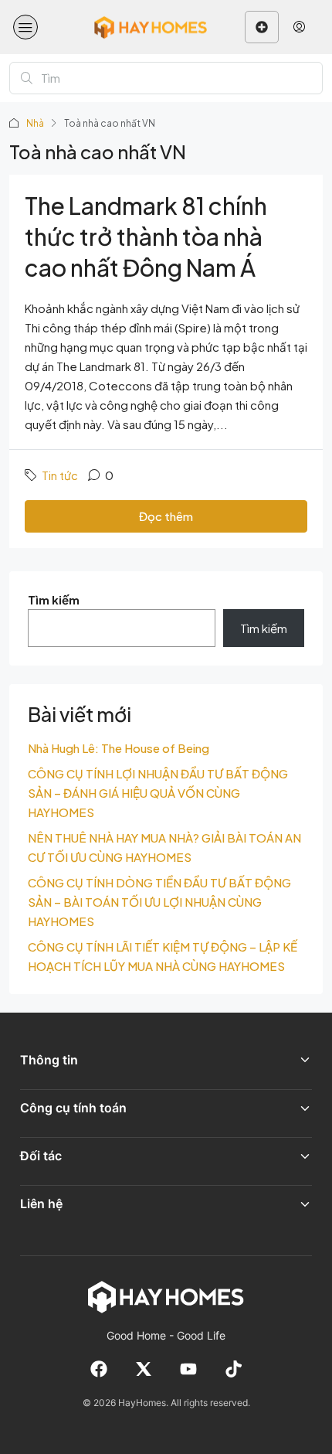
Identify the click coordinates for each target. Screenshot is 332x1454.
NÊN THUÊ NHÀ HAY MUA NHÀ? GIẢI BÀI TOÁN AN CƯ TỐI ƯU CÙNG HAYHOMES (164, 847)
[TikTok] (233, 1369)
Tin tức (60, 475)
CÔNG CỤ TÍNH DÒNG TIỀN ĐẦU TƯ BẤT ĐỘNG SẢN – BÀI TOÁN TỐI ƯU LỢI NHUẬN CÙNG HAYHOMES (159, 901)
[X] (143, 1369)
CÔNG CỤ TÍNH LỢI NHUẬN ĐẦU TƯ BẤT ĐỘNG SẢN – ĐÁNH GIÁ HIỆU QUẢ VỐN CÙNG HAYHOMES (158, 792)
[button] (25, 27)
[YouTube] (188, 1369)
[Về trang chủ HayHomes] (166, 1296)
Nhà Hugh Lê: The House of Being (118, 748)
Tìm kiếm (54, 599)
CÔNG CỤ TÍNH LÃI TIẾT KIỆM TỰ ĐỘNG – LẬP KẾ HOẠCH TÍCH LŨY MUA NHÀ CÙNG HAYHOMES (162, 956)
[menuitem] (299, 27)
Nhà (35, 123)
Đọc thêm (166, 516)
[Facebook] (99, 1369)
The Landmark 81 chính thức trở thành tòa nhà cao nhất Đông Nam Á (146, 236)
